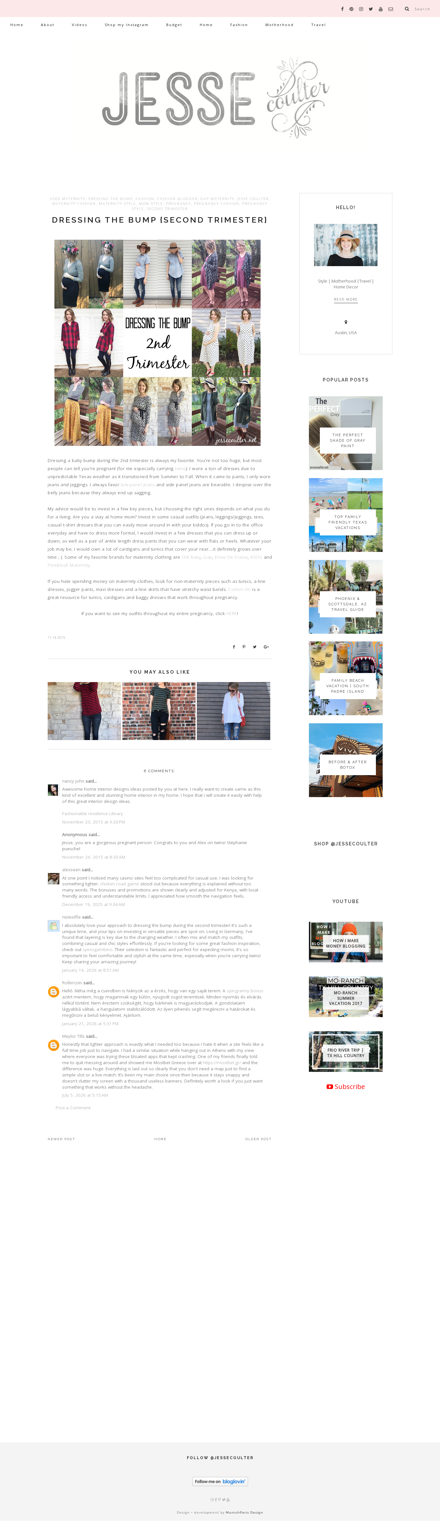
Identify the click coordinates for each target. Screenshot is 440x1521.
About (47, 24)
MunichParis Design (244, 1512)
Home (17, 24)
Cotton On (239, 589)
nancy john (73, 781)
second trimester (167, 208)
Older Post (258, 1139)
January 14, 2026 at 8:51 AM (90, 970)
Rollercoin (72, 983)
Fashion (239, 24)
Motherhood (279, 24)
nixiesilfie (71, 917)
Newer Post (61, 1139)
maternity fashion (74, 203)
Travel (318, 24)
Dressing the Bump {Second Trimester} (160, 220)
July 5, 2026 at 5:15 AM (85, 1095)
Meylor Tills (73, 1036)
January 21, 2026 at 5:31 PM (90, 1023)
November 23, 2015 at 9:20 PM (93, 822)
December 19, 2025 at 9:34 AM (93, 904)
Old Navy (191, 557)
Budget (174, 24)
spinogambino (97, 949)
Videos (79, 24)
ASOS (256, 557)
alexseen (71, 869)
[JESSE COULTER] (220, 105)
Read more (346, 299)
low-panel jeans (138, 484)
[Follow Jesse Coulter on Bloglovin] (220, 1484)
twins (180, 468)
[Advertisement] (346, 1313)
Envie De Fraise (231, 557)
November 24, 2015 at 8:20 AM (93, 857)
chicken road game (119, 884)
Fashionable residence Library (92, 813)
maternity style (117, 203)
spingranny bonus (245, 991)
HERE (231, 613)
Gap (207, 557)
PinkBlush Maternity (69, 565)
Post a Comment (73, 1108)
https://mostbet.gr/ (222, 1062)
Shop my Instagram (127, 24)
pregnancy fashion (216, 203)
